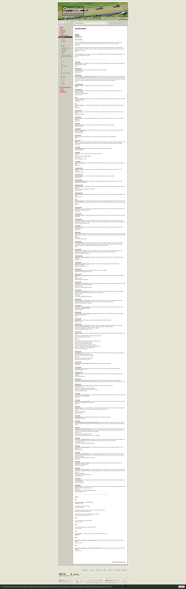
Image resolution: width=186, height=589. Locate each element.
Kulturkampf (63, 66)
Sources (105, 570)
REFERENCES (63, 92)
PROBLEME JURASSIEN (65, 87)
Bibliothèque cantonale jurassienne (112, 581)
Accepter (181, 586)
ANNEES (62, 27)
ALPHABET (62, 32)
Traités (62, 82)
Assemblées (63, 41)
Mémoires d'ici (94, 581)
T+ (60, 21)
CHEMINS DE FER (64, 35)
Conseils (63, 45)
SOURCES (62, 90)
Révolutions (63, 77)
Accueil (66, 21)
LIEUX (61, 29)
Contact (61, 23)
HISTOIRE (62, 37)
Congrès (63, 52)
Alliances (63, 39)
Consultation (111, 570)
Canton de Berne (75, 575)
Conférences (63, 50)
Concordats (63, 49)
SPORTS (62, 89)
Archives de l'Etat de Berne (80, 581)
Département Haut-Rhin (66, 55)
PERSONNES (63, 30)
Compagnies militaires (65, 48)
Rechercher (106, 23)
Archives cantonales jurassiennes (66, 581)
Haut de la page (117, 562)
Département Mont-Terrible (66, 56)
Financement (118, 570)
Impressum (124, 570)
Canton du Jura (64, 575)
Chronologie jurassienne (73, 11)
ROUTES (62, 34)
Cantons (63, 46)
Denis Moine (92, 570)
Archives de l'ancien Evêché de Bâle (124, 581)
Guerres (63, 62)
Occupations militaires (65, 73)
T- (62, 21)
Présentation (85, 570)
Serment (63, 80)
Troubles (63, 84)
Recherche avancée (117, 23)
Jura (62, 64)
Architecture (98, 570)
